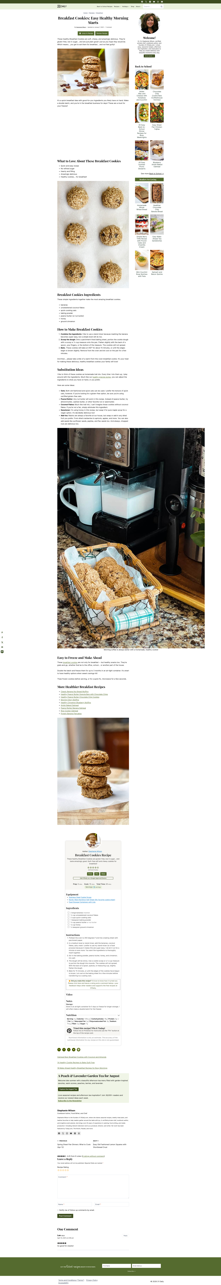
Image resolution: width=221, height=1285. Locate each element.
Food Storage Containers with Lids (82, 792)
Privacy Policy (92, 1280)
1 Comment (108, 27)
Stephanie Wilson (81, 27)
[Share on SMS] (78, 939)
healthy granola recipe (102, 377)
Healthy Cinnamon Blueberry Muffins (76, 592)
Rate (103, 763)
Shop (132, 6)
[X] (146, 1)
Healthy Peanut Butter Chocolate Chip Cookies (80, 587)
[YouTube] (154, 1)
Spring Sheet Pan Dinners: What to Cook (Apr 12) (74, 1024)
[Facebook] (142, 1)
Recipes (92, 13)
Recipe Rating (63, 1048)
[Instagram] (150, 1)
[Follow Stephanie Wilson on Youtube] (71, 1014)
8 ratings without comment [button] (93, 1037)
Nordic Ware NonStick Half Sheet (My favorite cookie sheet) (92, 789)
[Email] (162, 1)
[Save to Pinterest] (59, 939)
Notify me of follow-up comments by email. (77, 1091)
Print (90, 763)
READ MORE (148, 56)
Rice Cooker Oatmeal (69, 600)
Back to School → (156, 174)
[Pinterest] (158, 1)
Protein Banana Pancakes (71, 603)
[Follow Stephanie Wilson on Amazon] (79, 1014)
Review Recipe (102, 33)
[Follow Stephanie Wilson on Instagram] (67, 1014)
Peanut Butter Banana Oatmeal (73, 598)
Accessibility (63, 1283)
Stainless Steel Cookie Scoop (80, 787)
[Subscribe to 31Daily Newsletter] (93, 968)
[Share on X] (69, 939)
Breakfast (99, 13)
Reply (125, 1116)
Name (61, 1085)
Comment (63, 1057)
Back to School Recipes (104, 6)
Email (98, 1085)
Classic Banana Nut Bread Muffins (74, 581)
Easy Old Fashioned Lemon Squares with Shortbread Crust (112, 1024)
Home (85, 13)
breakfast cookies (70, 552)
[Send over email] (73, 939)
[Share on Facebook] (64, 939)
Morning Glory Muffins (70, 589)
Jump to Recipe (87, 33)
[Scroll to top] (216, 1269)
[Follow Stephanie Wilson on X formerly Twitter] (63, 1014)
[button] (89, 757)
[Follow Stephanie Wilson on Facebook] (59, 1014)
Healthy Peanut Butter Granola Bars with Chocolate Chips (84, 584)
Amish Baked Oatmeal (70, 595)
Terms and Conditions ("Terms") (71, 1280)
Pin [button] (97, 763)
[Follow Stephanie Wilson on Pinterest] (75, 1014)
